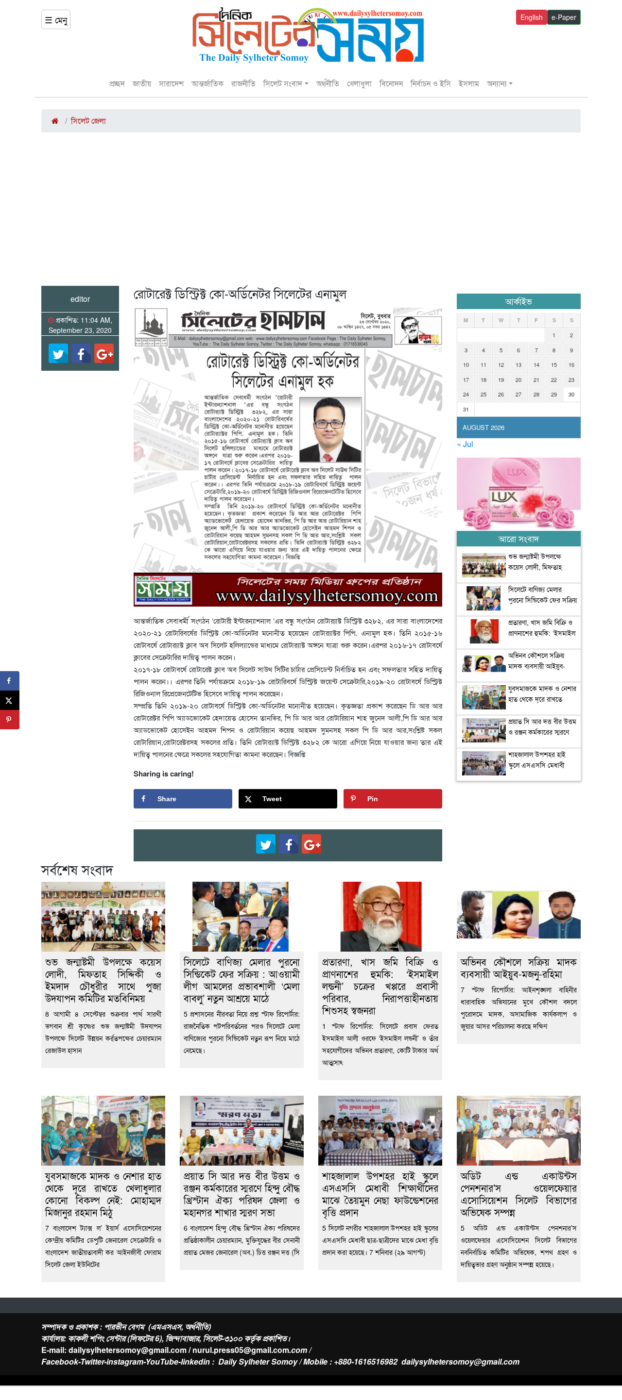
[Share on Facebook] (9, 681)
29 (554, 394)
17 (466, 379)
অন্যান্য (497, 83)
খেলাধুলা (359, 83)
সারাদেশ (171, 83)
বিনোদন (391, 83)
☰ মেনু (56, 19)
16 (571, 364)
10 (466, 364)
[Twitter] (58, 353)
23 (571, 379)
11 (483, 364)
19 (501, 379)
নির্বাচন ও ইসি (431, 83)
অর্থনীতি (327, 83)
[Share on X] (9, 700)
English (531, 17)
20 (518, 379)
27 (518, 394)
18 (483, 379)
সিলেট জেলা (88, 120)
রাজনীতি (243, 83)
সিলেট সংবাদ (282, 83)
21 (536, 379)
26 (501, 394)
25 (483, 394)
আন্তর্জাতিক (207, 83)
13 (518, 364)
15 (554, 364)
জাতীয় (142, 83)
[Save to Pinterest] (9, 719)
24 (466, 394)
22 (554, 379)
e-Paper (564, 17)
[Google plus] (104, 353)
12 (501, 364)
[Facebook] (81, 353)
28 (536, 394)
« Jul (465, 443)
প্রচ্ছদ (117, 83)
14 (536, 364)
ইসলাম (469, 83)
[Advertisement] (311, 213)
